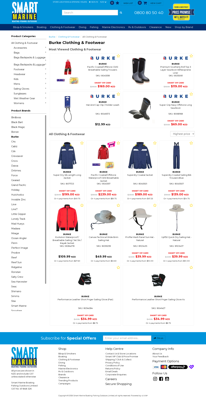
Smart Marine (19, 305)
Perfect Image (19, 247)
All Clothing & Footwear (24, 43)
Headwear (19, 74)
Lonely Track (18, 218)
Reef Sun (16, 262)
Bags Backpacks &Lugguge (29, 64)
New (168, 27)
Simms (15, 296)
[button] (93, 2)
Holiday (15, 189)
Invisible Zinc (18, 199)
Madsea (15, 228)
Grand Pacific (18, 185)
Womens (19, 103)
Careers (111, 379)
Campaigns (64, 383)
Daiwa (14, 165)
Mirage (15, 233)
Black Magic (18, 127)
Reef (14, 257)
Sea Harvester (19, 281)
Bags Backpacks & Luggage (30, 57)
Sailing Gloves (21, 88)
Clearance (155, 27)
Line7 (14, 209)
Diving (61, 362)
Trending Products (68, 380)
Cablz (14, 146)
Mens (17, 83)
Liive (13, 204)
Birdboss (16, 117)
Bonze (15, 131)
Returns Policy (112, 368)
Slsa (13, 301)
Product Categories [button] (23, 36)
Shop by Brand (184, 27)
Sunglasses (20, 93)
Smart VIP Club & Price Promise (121, 356)
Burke (15, 136)
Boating (62, 356)
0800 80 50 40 (148, 12)
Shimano (16, 291)
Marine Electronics (68, 368)
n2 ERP (145, 396)
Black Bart (17, 122)
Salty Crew (17, 276)
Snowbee (16, 310)
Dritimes (16, 170)
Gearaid (15, 180)
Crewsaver (17, 156)
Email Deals (111, 371)
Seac (14, 286)
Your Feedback (160, 356)
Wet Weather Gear (24, 98)
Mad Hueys (17, 223)
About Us (157, 353)
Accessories (20, 47)
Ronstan (16, 272)
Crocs (14, 160)
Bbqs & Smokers (23, 27)
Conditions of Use (114, 365)
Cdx (13, 151)
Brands (62, 374)
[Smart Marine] (24, 12)
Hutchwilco (17, 194)
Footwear (19, 69)
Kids (16, 79)
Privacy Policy (112, 362)
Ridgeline (16, 267)
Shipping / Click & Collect (118, 359)
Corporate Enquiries (115, 374)
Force (14, 175)
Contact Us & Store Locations (120, 353)
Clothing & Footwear (69, 36)
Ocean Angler (19, 238)
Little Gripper (18, 214)
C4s (13, 141)
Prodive (15, 252)
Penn (14, 243)
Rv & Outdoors (66, 371)
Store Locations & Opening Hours (70, 2)
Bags (16, 52)
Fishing (62, 365)
